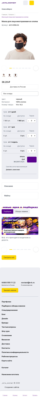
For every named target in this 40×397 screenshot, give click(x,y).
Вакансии (6, 340)
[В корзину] (32, 159)
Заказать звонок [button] (10, 290)
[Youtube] (13, 277)
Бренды (5, 323)
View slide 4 (21, 249)
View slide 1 (10, 249)
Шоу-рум (6, 331)
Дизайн (5, 318)
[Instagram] (8, 277)
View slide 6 (29, 249)
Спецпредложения (10, 310)
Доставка (6, 344)
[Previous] (4, 68)
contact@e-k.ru (28, 282)
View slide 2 (14, 249)
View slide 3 (18, 249)
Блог (4, 314)
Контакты (6, 348)
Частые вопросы (9, 327)
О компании (7, 335)
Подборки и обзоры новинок (13, 306)
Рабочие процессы (10, 356)
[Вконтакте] (4, 277)
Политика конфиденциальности (15, 352)
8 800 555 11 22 (8, 282)
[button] (31, 3)
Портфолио (6, 302)
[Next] (35, 68)
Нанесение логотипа (10, 374)
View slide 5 (25, 249)
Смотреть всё (9, 257)
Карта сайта (7, 361)
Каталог (5, 368)
